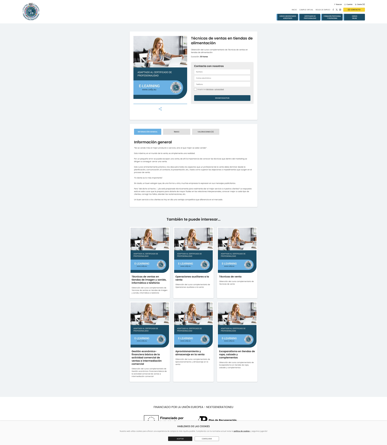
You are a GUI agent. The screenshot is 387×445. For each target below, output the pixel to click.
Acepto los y (210, 89)
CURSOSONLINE (354, 17)
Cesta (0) (361, 4)
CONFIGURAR (207, 439)
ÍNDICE (176, 132)
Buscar (339, 4)
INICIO (294, 9)
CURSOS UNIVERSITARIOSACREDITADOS (287, 17)
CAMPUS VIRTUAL (306, 9)
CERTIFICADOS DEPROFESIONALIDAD (310, 17)
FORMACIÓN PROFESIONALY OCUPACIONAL (332, 17)
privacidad (219, 89)
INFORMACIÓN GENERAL (148, 132)
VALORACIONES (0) (206, 132)
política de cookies (242, 431)
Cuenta (349, 4)
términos (209, 89)
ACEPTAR (180, 439)
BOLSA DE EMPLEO (323, 9)
